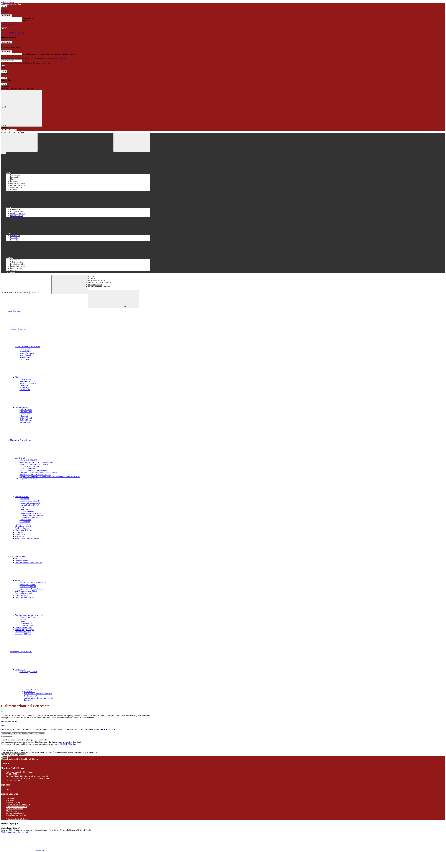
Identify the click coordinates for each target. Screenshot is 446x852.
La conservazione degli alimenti (31, 515)
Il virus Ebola (20, 534)
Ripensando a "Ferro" (28, 585)
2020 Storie (19, 580)
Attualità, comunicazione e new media (29, 615)
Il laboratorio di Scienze (23, 530)
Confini (22, 621)
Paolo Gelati (24, 385)
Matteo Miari (24, 388)
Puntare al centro (30, 700)
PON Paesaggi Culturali (28, 672)
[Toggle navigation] (19, 142)
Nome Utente (28, 18)
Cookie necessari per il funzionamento (15, 750)
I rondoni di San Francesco (29, 466)
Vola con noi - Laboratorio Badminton (38, 694)
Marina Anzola (25, 414)
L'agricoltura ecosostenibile (29, 501)
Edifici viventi (20, 458)
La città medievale (21, 595)
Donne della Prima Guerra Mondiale (28, 563)
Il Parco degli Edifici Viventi (30, 460)
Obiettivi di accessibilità (14, 809)
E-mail (25, 54)
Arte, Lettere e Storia (18, 556)
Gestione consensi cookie (15, 813)
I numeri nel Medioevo (23, 628)
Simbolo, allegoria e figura (24, 630)
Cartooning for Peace (27, 617)
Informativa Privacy (13, 802)
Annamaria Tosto (26, 412)
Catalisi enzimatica (22, 528)
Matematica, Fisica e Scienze (98, 283)
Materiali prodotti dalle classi (21, 652)
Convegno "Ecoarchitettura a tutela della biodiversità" (39, 473)
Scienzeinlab (19, 536)
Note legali (10, 800)
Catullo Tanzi (24, 359)
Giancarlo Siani (25, 351)
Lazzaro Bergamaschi (27, 353)
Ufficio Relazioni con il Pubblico (18, 805)
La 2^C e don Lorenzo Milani (26, 591)
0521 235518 (14, 774)
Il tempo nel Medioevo (23, 632)
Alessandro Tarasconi (27, 381)
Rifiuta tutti (20, 734)
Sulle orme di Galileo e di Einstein (27, 538)
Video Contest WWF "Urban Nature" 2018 (35, 475)
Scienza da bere (25, 520)
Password (26, 20)
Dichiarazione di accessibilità (16, 807)
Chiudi (4, 71)
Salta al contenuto (7, 2)
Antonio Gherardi (26, 357)
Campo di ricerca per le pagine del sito (15, 292)
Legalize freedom (26, 623)
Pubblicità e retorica (27, 625)
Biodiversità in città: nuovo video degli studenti (37, 462)
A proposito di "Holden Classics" (32, 589)
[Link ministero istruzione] (11, 4)
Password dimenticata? (9, 25)
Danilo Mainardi (26, 410)
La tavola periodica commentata (26, 479)
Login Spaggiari (60, 58)
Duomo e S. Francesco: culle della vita (34, 464)
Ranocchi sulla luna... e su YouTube (33, 583)
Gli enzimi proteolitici (23, 526)
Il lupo (22, 507)
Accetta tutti (36, 734)
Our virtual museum (22, 561)
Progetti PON (20, 670)
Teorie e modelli (25, 509)
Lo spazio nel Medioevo (24, 634)
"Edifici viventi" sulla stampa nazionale (34, 470)
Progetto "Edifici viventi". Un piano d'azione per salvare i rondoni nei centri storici (50, 477)
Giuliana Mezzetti (26, 420)
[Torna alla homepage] (75, 132)
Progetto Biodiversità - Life (29, 505)
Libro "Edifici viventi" (28, 468)
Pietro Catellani (25, 379)
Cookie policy (11, 798)
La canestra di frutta (27, 511)
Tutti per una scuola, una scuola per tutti (38, 698)
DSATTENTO (29, 692)
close (3, 153)
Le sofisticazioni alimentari (29, 518)
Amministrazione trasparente (16, 815)
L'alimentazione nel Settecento (31, 513)
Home (90, 276)
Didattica (91, 278)
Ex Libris (18, 558)
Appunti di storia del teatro (24, 597)
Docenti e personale (22, 408)
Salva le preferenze (18, 755)
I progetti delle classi (95, 280)
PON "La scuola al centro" (30, 690)
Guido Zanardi (25, 349)
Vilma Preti (24, 416)
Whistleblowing (11, 811)
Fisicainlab (19, 532)
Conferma (12, 130)
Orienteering (24, 499)
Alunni (17, 377)
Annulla (4, 130)
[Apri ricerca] (131, 142)
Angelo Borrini (25, 355)
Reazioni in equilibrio (23, 524)
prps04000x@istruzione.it (29, 776)
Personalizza (6, 734)
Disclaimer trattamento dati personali (14, 832)
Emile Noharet (25, 390)
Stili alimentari (25, 522)
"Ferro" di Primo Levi (28, 587)
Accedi (4, 6)
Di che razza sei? (30, 696)
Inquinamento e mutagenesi (30, 503)
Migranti (23, 619)
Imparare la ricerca (95, 285)
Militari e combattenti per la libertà (27, 347)
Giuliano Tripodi (26, 418)
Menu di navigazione (131, 307)
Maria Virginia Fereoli (28, 383)
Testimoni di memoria (18, 329)
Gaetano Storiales (26, 422)
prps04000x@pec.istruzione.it (30, 778)
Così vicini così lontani (23, 593)
